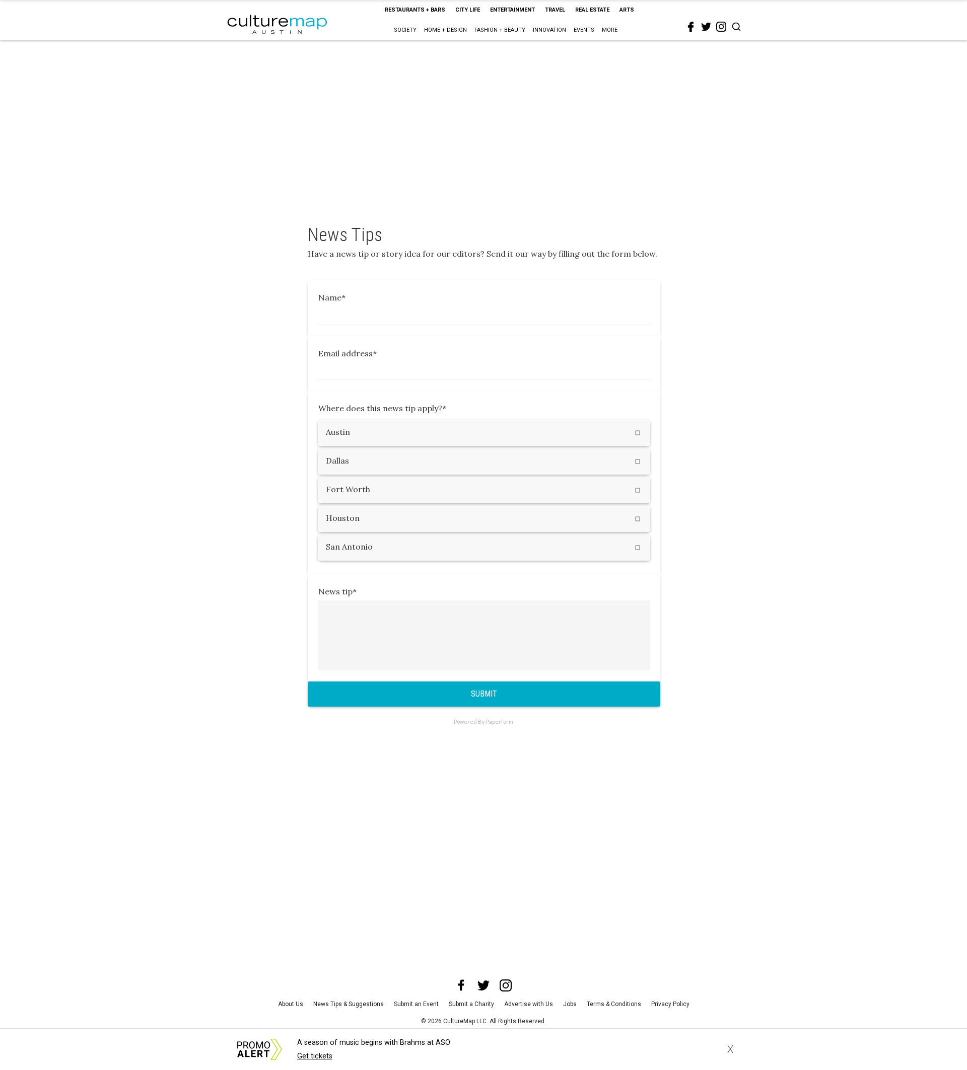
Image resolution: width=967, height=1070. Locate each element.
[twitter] (706, 27)
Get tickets (314, 1056)
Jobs (570, 1004)
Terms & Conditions (614, 1004)
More (609, 30)
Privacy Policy (670, 1004)
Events (584, 30)
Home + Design (445, 30)
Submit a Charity (471, 1004)
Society (405, 30)
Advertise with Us (528, 1004)
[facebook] (691, 27)
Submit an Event (416, 1004)
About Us (290, 1004)
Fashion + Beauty (499, 30)
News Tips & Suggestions (348, 1004)
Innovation (549, 30)
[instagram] (721, 27)
